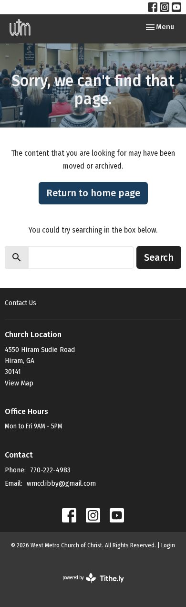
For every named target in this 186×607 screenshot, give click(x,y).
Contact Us (20, 302)
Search (159, 257)
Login (168, 545)
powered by (87, 586)
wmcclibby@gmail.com (61, 483)
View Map (19, 383)
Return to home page (93, 193)
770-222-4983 (50, 470)
